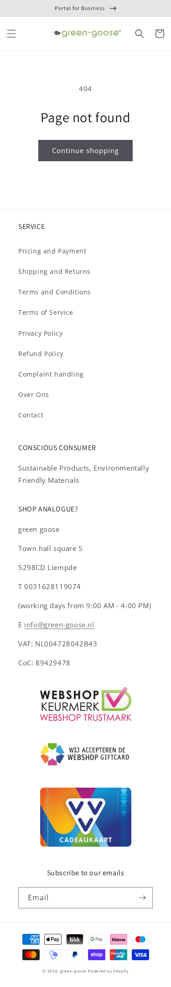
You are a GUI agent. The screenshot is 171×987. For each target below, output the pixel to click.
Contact (30, 415)
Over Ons (33, 394)
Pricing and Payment (52, 251)
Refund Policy (40, 353)
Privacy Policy (40, 333)
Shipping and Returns (54, 271)
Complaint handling (51, 374)
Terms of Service (45, 312)
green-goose (73, 970)
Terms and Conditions (54, 292)
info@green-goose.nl (59, 624)
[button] (11, 34)
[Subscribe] (142, 897)
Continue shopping (85, 150)
